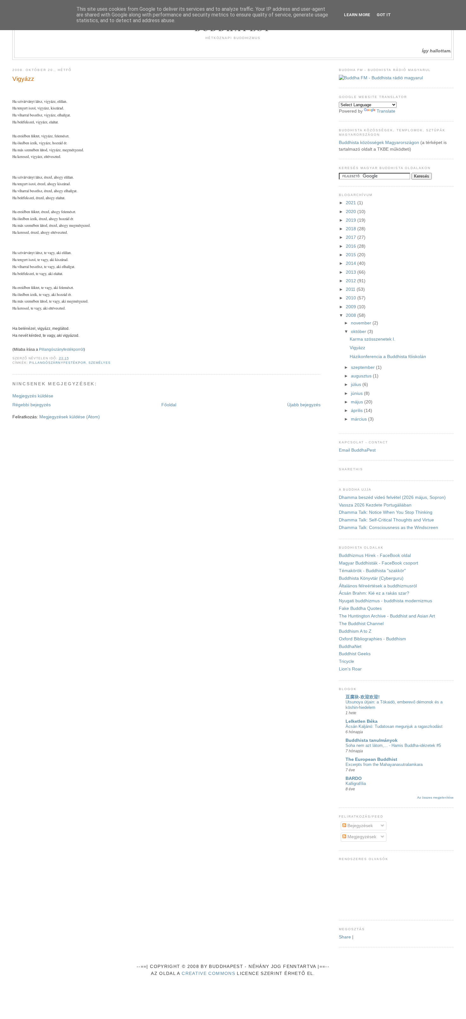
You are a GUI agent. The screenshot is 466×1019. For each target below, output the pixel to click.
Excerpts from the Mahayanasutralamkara (384, 764)
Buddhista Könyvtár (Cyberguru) (371, 578)
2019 (351, 220)
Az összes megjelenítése (435, 797)
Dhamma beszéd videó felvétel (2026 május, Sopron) (392, 497)
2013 (351, 272)
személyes (99, 362)
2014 (351, 263)
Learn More (357, 14)
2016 (351, 246)
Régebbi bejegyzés (31, 404)
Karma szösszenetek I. (372, 339)
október (359, 331)
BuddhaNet (350, 646)
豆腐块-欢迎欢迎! (363, 697)
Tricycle (346, 661)
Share (345, 937)
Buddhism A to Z (355, 631)
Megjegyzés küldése (32, 396)
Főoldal (168, 404)
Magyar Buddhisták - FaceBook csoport (378, 563)
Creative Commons (208, 973)
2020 (351, 211)
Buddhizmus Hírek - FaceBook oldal (375, 555)
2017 (351, 237)
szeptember (363, 367)
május (357, 402)
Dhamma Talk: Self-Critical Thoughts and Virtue (386, 520)
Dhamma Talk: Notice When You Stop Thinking (385, 512)
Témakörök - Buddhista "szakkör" (372, 570)
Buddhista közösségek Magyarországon (379, 142)
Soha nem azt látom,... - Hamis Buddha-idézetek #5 (393, 745)
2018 (351, 228)
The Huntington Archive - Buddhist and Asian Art (387, 616)
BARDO (354, 778)
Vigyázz (23, 78)
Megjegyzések (361, 836)
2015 (351, 254)
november (361, 323)
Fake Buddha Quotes (360, 608)
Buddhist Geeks (355, 653)
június (357, 393)
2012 (351, 280)
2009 (351, 306)
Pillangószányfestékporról (61, 349)
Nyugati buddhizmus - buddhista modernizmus (385, 600)
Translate (386, 111)
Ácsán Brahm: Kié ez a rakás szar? (374, 593)
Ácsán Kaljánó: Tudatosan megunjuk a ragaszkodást (394, 726)
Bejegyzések (359, 825)
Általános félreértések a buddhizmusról (378, 586)
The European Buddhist (371, 759)
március (359, 419)
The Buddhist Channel (361, 623)
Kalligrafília (356, 783)
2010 (351, 298)
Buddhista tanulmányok (372, 740)
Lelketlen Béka (362, 721)
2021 (351, 202)
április (357, 410)
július (356, 384)
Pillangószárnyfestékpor (57, 362)
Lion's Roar (350, 669)
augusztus (362, 376)
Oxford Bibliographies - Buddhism (372, 639)
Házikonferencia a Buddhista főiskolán (388, 356)
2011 (351, 289)
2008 (351, 315)
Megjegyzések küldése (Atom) (69, 417)
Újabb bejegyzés (303, 404)
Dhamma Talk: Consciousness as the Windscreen (388, 527)
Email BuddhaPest (357, 450)
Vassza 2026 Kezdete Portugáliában (375, 505)
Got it (384, 14)
